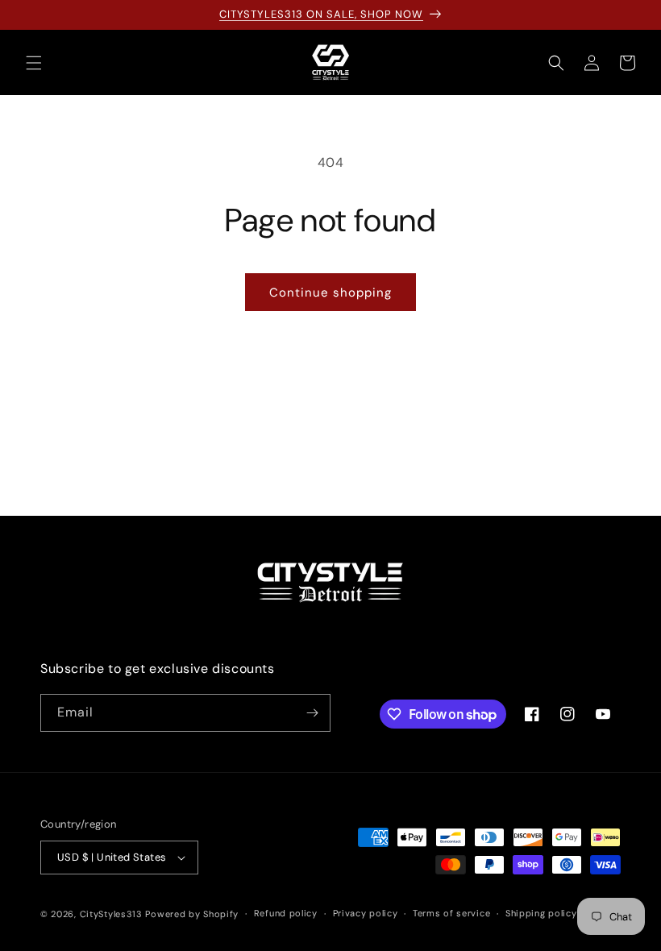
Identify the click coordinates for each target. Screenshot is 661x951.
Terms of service (451, 913)
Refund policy (286, 913)
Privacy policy (365, 913)
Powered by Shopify (192, 914)
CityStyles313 (111, 914)
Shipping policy (541, 913)
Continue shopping (330, 292)
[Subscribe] (312, 713)
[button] (34, 63)
